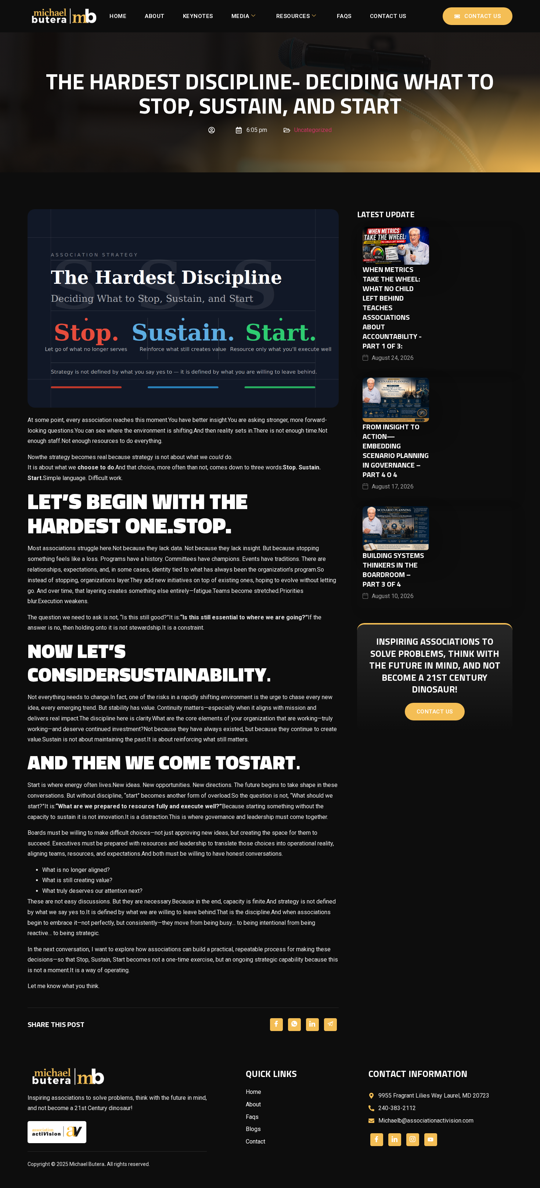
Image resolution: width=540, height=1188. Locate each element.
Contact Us (388, 16)
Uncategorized (313, 129)
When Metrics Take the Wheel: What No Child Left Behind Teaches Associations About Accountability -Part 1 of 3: (392, 307)
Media (240, 16)
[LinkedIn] (312, 1024)
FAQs (344, 16)
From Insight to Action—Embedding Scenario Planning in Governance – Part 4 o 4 (396, 450)
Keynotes (198, 16)
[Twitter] (294, 1024)
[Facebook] (276, 1024)
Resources (293, 16)
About (155, 16)
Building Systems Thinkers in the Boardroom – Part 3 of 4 (393, 570)
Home (117, 16)
